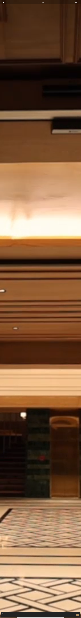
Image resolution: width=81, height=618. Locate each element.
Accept (78, 614)
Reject (74, 614)
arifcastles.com (9, 614)
